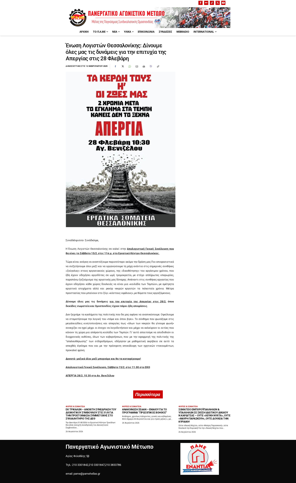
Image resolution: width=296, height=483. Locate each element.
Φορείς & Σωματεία (75, 406)
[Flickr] (206, 3)
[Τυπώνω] (144, 66)
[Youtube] (223, 3)
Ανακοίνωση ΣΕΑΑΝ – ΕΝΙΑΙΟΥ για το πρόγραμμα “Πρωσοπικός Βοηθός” (144, 411)
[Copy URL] (158, 66)
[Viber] (151, 66)
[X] (218, 3)
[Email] (137, 66)
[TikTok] (212, 3)
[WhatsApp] (129, 66)
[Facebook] (200, 3)
